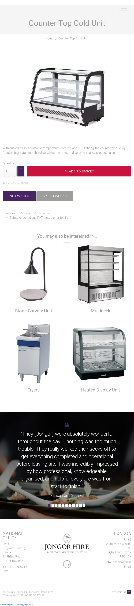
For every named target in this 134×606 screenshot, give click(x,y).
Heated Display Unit (100, 390)
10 (80, 506)
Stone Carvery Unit (33, 310)
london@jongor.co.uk (24, 605)
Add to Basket (81, 171)
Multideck (100, 310)
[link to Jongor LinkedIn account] (67, 565)
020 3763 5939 (122, 562)
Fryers (33, 390)
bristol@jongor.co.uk (8, 605)
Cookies (34, 592)
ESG (51, 592)
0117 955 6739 (17, 566)
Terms (44, 592)
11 (84, 506)
